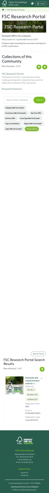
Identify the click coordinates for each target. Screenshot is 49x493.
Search (39, 100)
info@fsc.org (27, 459)
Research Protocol (11, 89)
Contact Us (24, 475)
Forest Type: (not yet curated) (30, 118)
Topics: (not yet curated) (13, 129)
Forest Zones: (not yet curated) (16, 113)
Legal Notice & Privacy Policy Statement (24, 486)
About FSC (24, 472)
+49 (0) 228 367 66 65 (26, 457)
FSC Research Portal (13, 74)
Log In (43, 4)
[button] (32, 3)
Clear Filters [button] (32, 129)
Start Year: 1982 (36, 113)
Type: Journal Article (12, 123)
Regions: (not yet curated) (33, 123)
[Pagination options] (44, 67)
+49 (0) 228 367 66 (27, 462)
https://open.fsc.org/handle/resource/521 (20, 39)
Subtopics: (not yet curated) (15, 108)
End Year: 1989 (10, 118)
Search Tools (38, 354)
